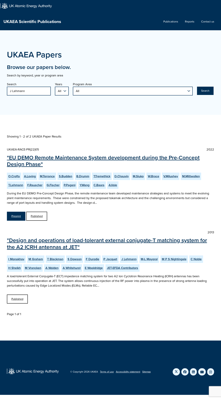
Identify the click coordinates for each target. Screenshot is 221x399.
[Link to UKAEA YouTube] (202, 371)
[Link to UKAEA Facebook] (185, 371)
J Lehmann (129, 259)
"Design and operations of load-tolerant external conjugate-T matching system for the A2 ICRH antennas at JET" (107, 243)
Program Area (82, 84)
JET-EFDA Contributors (122, 268)
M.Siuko (138, 176)
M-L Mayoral (149, 259)
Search (11, 84)
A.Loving (30, 176)
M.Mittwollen (191, 176)
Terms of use (107, 372)
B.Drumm (82, 176)
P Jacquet (110, 259)
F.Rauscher (34, 185)
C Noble (196, 259)
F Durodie (92, 259)
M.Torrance (47, 176)
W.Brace (153, 176)
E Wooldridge (94, 268)
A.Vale (113, 185)
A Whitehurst (72, 268)
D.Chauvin (121, 176)
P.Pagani (69, 185)
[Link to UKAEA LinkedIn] (193, 371)
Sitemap (146, 372)
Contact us (207, 22)
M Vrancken (33, 268)
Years (58, 84)
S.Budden (65, 176)
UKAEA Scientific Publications (32, 21)
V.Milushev (170, 176)
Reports (189, 22)
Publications (170, 22)
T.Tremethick (101, 176)
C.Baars (99, 185)
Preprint (16, 216)
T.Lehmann (15, 185)
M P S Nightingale (174, 259)
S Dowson (75, 259)
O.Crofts (14, 176)
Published (37, 216)
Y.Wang (84, 185)
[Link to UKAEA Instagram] (210, 371)
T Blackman (55, 259)
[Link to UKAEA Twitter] (176, 371)
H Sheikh (14, 268)
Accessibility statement (128, 372)
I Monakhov (16, 259)
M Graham (35, 259)
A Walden (52, 268)
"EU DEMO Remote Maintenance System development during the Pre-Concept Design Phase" (103, 160)
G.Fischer (53, 185)
